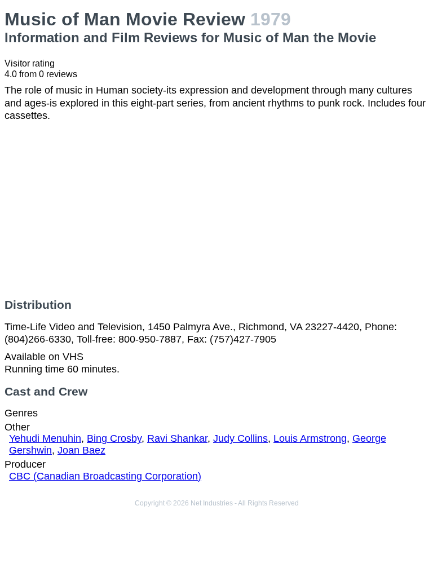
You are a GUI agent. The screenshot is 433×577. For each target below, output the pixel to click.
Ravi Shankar (177, 438)
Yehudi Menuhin (45, 438)
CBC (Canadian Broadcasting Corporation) (105, 476)
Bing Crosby (114, 438)
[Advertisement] (216, 210)
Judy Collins (240, 438)
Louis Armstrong (310, 438)
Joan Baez (81, 450)
